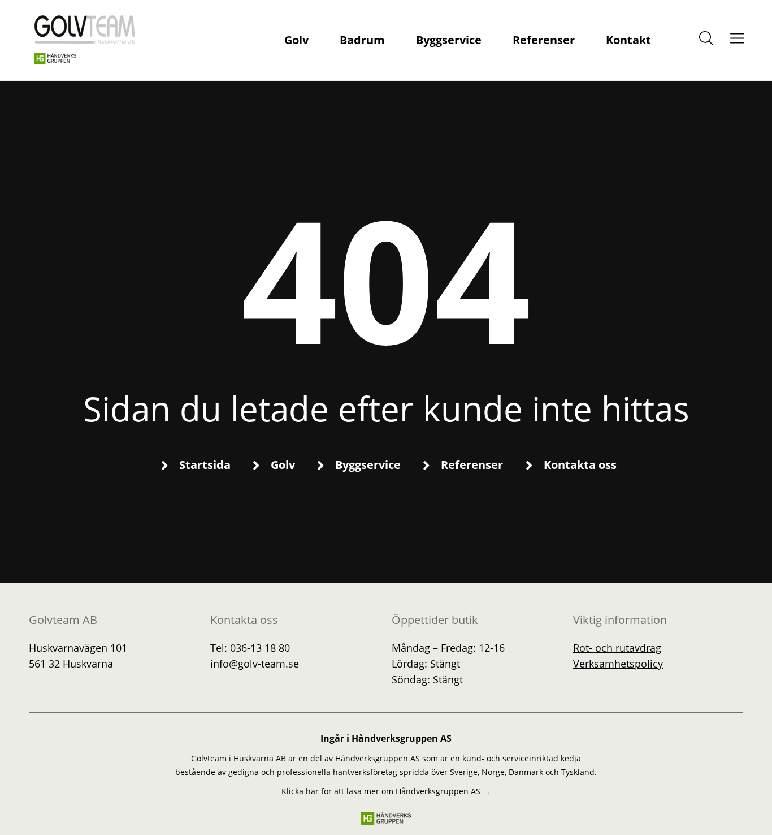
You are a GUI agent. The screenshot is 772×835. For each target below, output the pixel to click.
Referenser (544, 40)
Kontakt (628, 40)
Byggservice (449, 40)
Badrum (362, 40)
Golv (296, 40)
